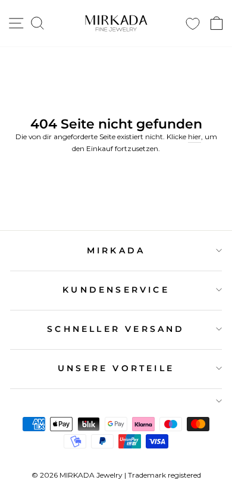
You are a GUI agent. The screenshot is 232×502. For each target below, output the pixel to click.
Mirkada (116, 250)
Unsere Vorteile (116, 368)
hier (194, 136)
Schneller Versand (115, 329)
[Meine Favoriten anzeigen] (192, 23)
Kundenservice (116, 289)
